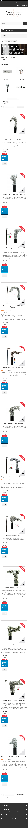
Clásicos (21, 79)
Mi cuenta (4, 815)
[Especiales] (7, 87)
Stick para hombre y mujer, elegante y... (14, 423)
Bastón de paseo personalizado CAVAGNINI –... (14, 248)
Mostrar (3, 101)
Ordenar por (4, 98)
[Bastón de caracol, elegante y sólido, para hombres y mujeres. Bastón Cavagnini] (14, 689)
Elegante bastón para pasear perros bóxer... (14, 194)
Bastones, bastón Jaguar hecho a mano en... (14, 644)
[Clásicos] (20, 71)
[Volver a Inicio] (2, 41)
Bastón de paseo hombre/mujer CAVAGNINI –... (14, 135)
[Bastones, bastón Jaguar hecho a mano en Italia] (14, 632)
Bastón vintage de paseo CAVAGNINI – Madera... (14, 306)
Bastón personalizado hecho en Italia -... (14, 367)
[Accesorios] (20, 87)
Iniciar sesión (23, 2)
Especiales (7, 95)
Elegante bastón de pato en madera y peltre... (14, 756)
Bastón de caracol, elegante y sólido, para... (14, 700)
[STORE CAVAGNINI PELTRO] (14, 13)
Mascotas (7, 79)
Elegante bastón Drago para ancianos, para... (14, 477)
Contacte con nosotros (22, 5)
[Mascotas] (7, 71)
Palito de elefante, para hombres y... (14, 535)
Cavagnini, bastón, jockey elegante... (14, 587)
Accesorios (21, 95)
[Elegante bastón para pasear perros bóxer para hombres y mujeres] (14, 183)
